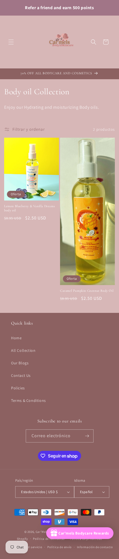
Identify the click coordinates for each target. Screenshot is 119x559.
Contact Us (21, 375)
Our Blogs (20, 362)
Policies (18, 387)
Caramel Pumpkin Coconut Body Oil (86, 291)
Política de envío (59, 547)
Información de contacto (95, 547)
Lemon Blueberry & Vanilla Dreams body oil (29, 208)
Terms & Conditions (28, 400)
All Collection (23, 350)
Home (16, 337)
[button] (11, 42)
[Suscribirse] (87, 435)
